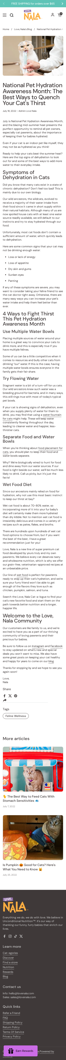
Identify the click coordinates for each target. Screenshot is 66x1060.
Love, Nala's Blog (23, 29)
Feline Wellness (16, 716)
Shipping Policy (12, 1022)
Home (6, 29)
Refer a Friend (11, 1013)
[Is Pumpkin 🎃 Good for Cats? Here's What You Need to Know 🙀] (33, 837)
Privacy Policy (12, 1036)
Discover (8, 958)
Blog (5, 976)
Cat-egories (10, 953)
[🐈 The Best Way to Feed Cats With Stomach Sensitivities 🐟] (33, 769)
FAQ (5, 1018)
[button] (59, 15)
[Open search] (11, 15)
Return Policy (11, 1027)
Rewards (8, 972)
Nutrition (8, 967)
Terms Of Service (13, 1032)
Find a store (10, 962)
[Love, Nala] (33, 15)
